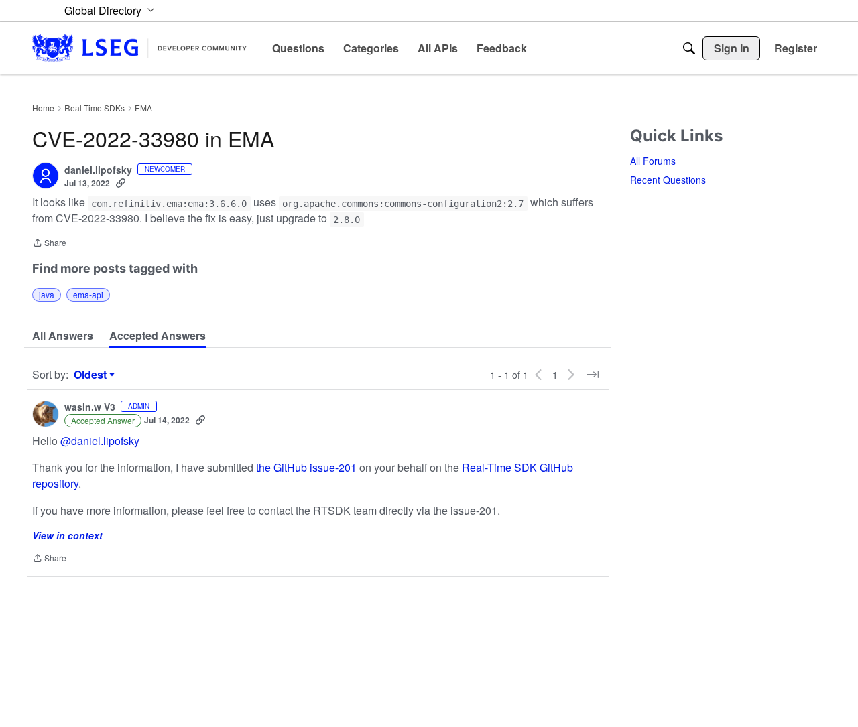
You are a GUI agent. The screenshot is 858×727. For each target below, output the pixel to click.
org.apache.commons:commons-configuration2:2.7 (403, 203)
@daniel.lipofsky (99, 440)
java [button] (46, 294)
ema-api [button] (88, 294)
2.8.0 (346, 219)
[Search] (689, 48)
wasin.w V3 (89, 407)
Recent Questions (668, 179)
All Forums (653, 161)
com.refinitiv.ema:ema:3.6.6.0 (169, 203)
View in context (67, 535)
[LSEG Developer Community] (139, 48)
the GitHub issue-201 (306, 467)
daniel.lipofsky (98, 170)
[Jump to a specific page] (592, 374)
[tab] (62, 335)
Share (49, 244)
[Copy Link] (121, 183)
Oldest (92, 375)
